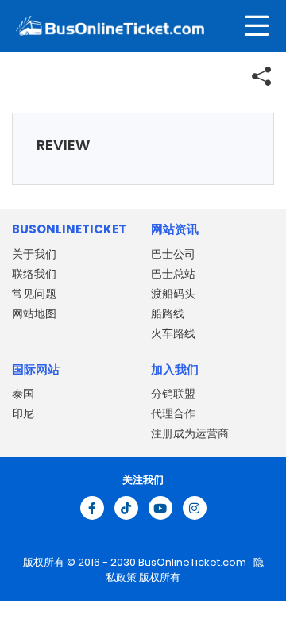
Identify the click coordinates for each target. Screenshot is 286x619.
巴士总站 (173, 274)
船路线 (167, 313)
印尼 (23, 413)
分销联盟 (173, 394)
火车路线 (173, 333)
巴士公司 (173, 254)
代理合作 (173, 413)
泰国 (23, 394)
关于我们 (34, 254)
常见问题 (34, 294)
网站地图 (34, 313)
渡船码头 (173, 294)
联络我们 (34, 274)
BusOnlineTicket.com (193, 562)
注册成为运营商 (190, 433)
